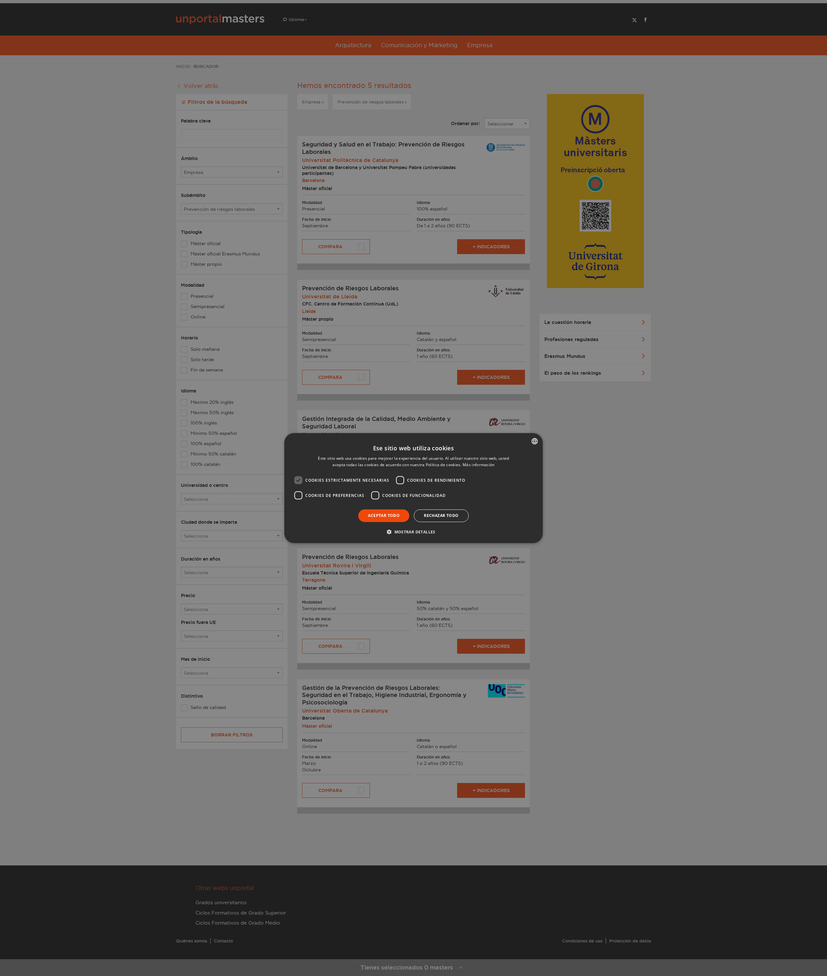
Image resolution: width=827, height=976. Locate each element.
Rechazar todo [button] (441, 515)
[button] (413, 532)
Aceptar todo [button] (384, 515)
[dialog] (413, 488)
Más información (479, 464)
